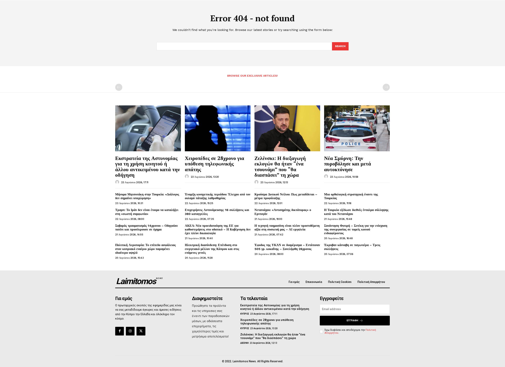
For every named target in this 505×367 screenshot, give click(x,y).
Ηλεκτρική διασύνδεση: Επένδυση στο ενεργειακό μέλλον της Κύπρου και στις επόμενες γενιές (212, 248)
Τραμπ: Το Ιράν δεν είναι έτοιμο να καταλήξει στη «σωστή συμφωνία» (146, 212)
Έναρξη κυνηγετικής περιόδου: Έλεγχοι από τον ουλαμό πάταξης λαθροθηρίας (217, 196)
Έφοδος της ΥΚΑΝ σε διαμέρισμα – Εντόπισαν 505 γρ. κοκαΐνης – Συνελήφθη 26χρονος (287, 247)
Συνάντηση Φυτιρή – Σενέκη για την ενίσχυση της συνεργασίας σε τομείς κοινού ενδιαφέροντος (355, 229)
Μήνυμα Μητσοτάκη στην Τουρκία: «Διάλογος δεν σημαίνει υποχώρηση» (147, 196)
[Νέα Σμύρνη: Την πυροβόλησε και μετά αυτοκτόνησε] (357, 128)
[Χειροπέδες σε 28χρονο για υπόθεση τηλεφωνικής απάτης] (218, 128)
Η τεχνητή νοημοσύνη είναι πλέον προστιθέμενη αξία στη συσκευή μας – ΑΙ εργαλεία (287, 227)
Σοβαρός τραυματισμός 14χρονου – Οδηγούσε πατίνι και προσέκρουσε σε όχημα (146, 227)
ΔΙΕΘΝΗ (244, 343)
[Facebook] (119, 331)
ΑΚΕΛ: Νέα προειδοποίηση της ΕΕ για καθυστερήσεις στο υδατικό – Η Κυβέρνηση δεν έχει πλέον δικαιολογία (218, 229)
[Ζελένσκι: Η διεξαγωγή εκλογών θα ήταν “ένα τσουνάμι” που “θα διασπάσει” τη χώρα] (287, 128)
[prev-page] (118, 87)
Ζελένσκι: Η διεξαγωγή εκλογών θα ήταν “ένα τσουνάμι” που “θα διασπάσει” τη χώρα (280, 166)
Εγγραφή (352, 320)
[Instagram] (130, 331)
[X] (141, 331)
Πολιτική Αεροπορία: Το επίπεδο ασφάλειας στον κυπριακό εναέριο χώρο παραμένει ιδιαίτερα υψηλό (145, 248)
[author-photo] (117, 182)
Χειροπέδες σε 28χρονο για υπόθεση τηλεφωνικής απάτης (214, 164)
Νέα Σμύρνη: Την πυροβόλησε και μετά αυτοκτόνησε (347, 164)
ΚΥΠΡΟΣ (244, 313)
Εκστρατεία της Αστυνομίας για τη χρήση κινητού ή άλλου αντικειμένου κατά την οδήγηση (147, 166)
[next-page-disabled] (386, 87)
